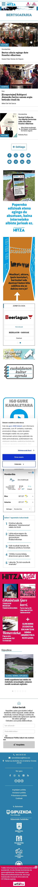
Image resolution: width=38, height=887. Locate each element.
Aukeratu (17, 464)
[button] (22, 509)
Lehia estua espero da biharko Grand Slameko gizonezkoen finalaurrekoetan (18, 536)
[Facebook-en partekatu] (9, 155)
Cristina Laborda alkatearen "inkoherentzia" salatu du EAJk (19, 525)
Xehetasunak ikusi (25, 450)
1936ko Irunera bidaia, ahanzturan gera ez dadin (19, 555)
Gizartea (4, 87)
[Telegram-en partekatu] (9, 162)
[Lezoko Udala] (19, 853)
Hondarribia (6, 49)
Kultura (4, 45)
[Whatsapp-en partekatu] (16, 162)
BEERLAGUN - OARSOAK (19, 332)
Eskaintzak (27, 629)
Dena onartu (19, 457)
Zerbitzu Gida (19, 306)
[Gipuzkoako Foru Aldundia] (19, 815)
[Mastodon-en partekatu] (22, 155)
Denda (27, 632)
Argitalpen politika (19, 790)
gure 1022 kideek (15, 426)
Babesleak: (19, 807)
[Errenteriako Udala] (19, 827)
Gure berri (27, 624)
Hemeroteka (28, 635)
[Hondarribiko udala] (19, 840)
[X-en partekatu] (16, 155)
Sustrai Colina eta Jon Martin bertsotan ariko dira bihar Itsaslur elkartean (27, 120)
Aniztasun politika (19, 793)
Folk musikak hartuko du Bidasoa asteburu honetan (19, 547)
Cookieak (19, 798)
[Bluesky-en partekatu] (28, 155)
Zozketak (27, 626)
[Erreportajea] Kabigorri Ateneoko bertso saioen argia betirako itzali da (17, 97)
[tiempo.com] (33, 472)
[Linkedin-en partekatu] (22, 162)
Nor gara (27, 638)
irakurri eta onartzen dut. (18, 739)
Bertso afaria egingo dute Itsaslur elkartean (15, 54)
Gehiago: (9, 509)
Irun (3, 91)
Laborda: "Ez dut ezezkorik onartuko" (19, 563)
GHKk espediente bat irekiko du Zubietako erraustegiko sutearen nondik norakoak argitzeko (18, 682)
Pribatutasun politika (19, 796)
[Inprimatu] (28, 162)
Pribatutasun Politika (11, 738)
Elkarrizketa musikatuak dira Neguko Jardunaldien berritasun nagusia (28, 129)
